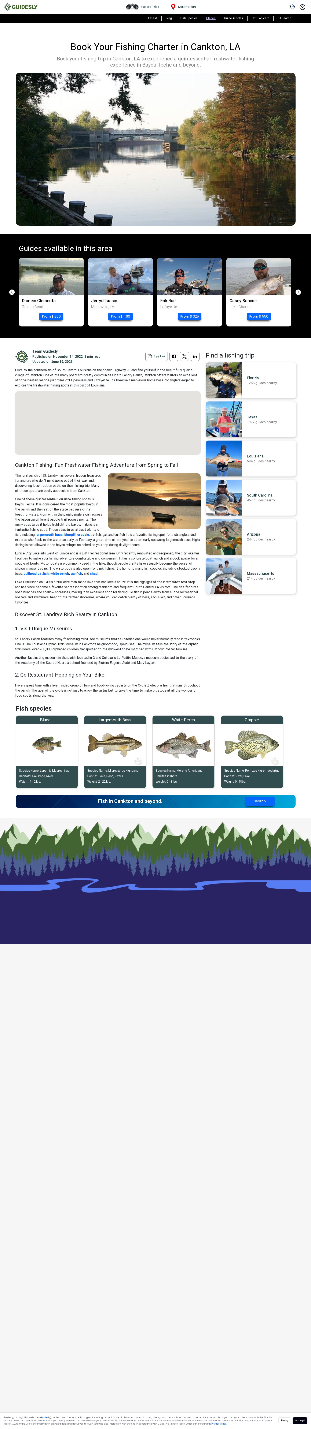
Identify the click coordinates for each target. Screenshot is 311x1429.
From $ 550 (258, 316)
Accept (300, 1420)
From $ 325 (189, 316)
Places (211, 18)
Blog (169, 18)
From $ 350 (51, 316)
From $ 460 (120, 316)
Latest (152, 18)
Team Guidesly (45, 351)
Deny (284, 1420)
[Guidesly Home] (21, 7)
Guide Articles (233, 18)
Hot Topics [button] (259, 18)
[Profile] (302, 7)
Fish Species (189, 18)
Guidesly (45, 1417)
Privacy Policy (218, 1423)
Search (260, 801)
